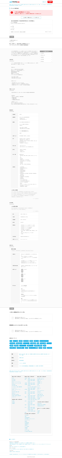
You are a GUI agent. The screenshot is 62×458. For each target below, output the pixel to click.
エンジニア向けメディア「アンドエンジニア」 (45, 444)
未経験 (45, 347)
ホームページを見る (24, 286)
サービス (39, 385)
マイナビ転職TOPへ (12, 439)
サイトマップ (21, 454)
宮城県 (20, 357)
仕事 (23, 444)
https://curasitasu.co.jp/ (23, 239)
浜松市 (31, 395)
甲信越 (26, 389)
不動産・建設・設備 (40, 394)
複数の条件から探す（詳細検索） (42, 404)
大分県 (31, 408)
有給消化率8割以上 (27, 417)
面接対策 (26, 444)
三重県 (29, 394)
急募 (25, 416)
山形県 (31, 380)
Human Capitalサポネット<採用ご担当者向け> (43, 454)
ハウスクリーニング (23, 345)
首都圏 (26, 384)
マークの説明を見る (36, 198)
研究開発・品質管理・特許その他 (25, 4)
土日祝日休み (50, 347)
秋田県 (29, 380)
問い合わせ (25, 454)
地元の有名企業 (12, 343)
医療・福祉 (14, 384)
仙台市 (23, 357)
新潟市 (29, 390)
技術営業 (11, 345)
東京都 (34, 384)
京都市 (29, 399)
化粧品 (45, 345)
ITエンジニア (14, 390)
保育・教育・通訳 (15, 385)
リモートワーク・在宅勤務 (33, 347)
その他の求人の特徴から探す (28, 431)
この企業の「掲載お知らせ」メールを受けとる (31, 17)
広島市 (31, 403)
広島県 (29, 402)
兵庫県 (29, 398)
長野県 (34, 389)
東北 (25, 379)
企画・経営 (14, 379)
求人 (12, 446)
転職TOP (10, 4)
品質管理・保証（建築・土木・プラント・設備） (34, 4)
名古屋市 (34, 395)
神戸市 (36, 399)
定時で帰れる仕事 (12, 347)
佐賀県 (31, 407)
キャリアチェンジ (26, 343)
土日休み (39, 410)
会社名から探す (40, 403)
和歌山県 (34, 398)
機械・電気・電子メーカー (41, 379)
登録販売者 (16, 345)
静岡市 (29, 395)
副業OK (26, 421)
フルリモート (49, 343)
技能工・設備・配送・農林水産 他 (17, 395)
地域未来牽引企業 (19, 343)
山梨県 (31, 389)
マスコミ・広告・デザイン (41, 390)
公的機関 (39, 398)
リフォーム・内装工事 (22, 363)
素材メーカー (39, 380)
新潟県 (29, 389)
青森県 (29, 379)
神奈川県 (29, 385)
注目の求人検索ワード (20, 347)
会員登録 (50, 2)
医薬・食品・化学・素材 (16, 394)
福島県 (34, 380)
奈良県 (31, 398)
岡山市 (29, 403)
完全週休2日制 (27, 422)
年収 (17, 444)
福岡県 (29, 407)
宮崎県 (34, 408)
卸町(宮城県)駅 (21, 360)
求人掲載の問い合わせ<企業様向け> (32, 454)
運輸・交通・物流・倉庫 (41, 395)
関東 (38, 343)
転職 (10, 446)
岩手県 (31, 379)
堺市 (33, 399)
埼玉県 (29, 384)
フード (38, 389)
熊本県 (29, 408)
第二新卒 (40, 347)
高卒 (38, 413)
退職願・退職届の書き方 (13, 444)
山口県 (31, 402)
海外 (25, 412)
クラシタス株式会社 (43, 4)
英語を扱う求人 (18, 451)
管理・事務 (14, 380)
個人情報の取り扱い (15, 454)
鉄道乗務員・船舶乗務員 (38, 345)
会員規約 (11, 454)
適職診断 (20, 444)
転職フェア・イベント (35, 444)
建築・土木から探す (14, 4)
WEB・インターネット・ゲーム (16, 389)
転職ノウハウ (30, 444)
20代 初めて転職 (43, 343)
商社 (38, 384)
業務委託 (14, 403)
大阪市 (31, 399)
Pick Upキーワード (17, 446)
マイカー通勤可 (27, 426)
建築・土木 (19, 4)
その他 (38, 399)
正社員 (27, 347)
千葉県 (31, 384)
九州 (25, 407)
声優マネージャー (30, 345)
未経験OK (26, 427)
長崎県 (34, 407)
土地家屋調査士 (33, 343)
